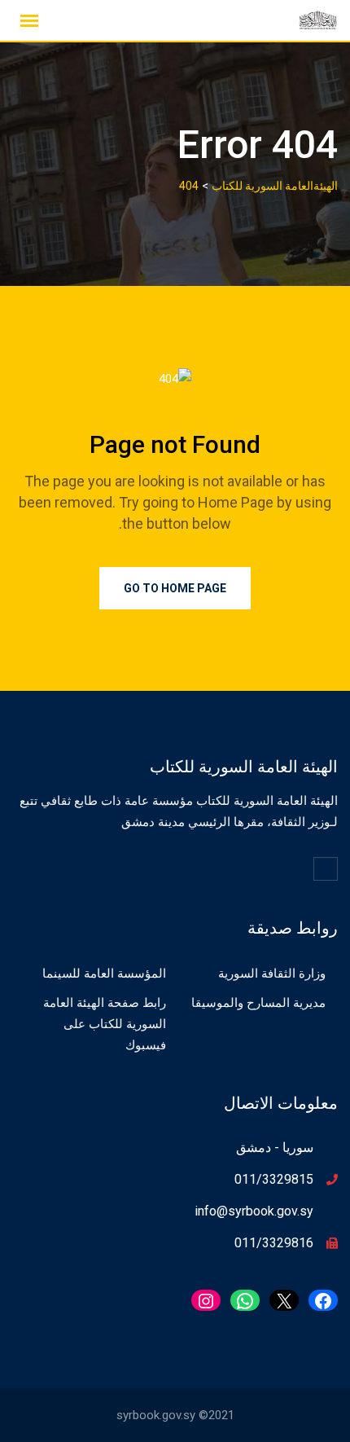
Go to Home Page (175, 588)
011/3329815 (273, 1179)
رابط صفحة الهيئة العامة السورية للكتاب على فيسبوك (104, 1024)
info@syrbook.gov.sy (254, 1211)
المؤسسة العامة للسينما (104, 973)
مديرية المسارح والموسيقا (258, 1003)
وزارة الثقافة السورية (272, 973)
